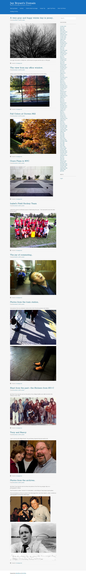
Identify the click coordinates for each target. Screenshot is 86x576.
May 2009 (62, 135)
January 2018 (63, 66)
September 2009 (63, 129)
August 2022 (63, 39)
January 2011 (63, 115)
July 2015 (62, 74)
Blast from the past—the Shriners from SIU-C (32, 388)
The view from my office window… (26, 67)
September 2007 (63, 155)
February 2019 (63, 58)
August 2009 (63, 131)
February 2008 (63, 148)
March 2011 (62, 114)
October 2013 (63, 88)
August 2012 (63, 97)
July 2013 (62, 90)
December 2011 (63, 105)
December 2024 (63, 32)
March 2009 (62, 138)
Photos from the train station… (24, 302)
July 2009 (62, 132)
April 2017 (62, 70)
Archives (22, 8)
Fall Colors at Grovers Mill (23, 114)
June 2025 (62, 27)
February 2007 (63, 161)
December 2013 (63, 85)
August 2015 (63, 73)
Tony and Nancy (18, 432)
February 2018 (63, 64)
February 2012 (63, 102)
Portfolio (24, 573)
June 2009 (62, 134)
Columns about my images (32, 8)
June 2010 (62, 122)
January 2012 (63, 104)
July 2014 (62, 80)
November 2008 (63, 141)
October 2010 (63, 117)
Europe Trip (42, 8)
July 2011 (62, 111)
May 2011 (62, 112)
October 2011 (63, 108)
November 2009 (63, 127)
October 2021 (63, 44)
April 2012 (62, 101)
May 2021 (62, 49)
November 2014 (63, 77)
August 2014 (63, 78)
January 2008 (63, 149)
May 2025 (62, 29)
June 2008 (62, 142)
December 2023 (63, 34)
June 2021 (62, 47)
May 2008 (62, 144)
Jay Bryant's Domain (23, 3)
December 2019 (63, 53)
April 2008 (62, 145)
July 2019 (62, 56)
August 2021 (63, 46)
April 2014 (62, 81)
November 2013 (63, 87)
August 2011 (63, 110)
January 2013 (63, 93)
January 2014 (63, 84)
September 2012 (63, 95)
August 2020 (63, 51)
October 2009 (63, 128)
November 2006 (63, 165)
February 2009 (63, 139)
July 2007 (62, 156)
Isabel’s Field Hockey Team (23, 203)
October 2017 (63, 68)
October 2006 (63, 166)
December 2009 (63, 125)
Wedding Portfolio (14, 11)
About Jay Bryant (13, 8)
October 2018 (63, 60)
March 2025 (62, 30)
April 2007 (62, 159)
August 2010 (63, 119)
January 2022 (63, 41)
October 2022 (63, 37)
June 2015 (62, 76)
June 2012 (62, 100)
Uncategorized (19, 63)
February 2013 (63, 91)
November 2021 (63, 43)
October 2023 (63, 36)
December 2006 (63, 163)
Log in (61, 178)
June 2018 (62, 61)
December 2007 (63, 151)
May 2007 (62, 158)
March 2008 (62, 146)
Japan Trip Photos (51, 8)
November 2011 (63, 107)
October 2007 (63, 154)
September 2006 (63, 168)
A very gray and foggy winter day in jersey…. (32, 18)
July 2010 (62, 121)
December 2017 (63, 67)
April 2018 (62, 63)
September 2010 (63, 118)
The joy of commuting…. (21, 255)
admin (23, 20)
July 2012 (62, 98)
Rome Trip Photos (62, 8)
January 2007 (63, 162)
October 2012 (63, 94)
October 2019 (63, 54)
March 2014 (62, 83)
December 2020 (63, 50)
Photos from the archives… (22, 480)
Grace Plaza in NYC (19, 161)
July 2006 (62, 171)
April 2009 (62, 136)
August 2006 (63, 169)
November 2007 (63, 152)
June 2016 (62, 71)
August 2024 (63, 33)
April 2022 (62, 40)
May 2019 (62, 57)
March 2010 (62, 124)
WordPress (18, 573)
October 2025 (63, 26)
